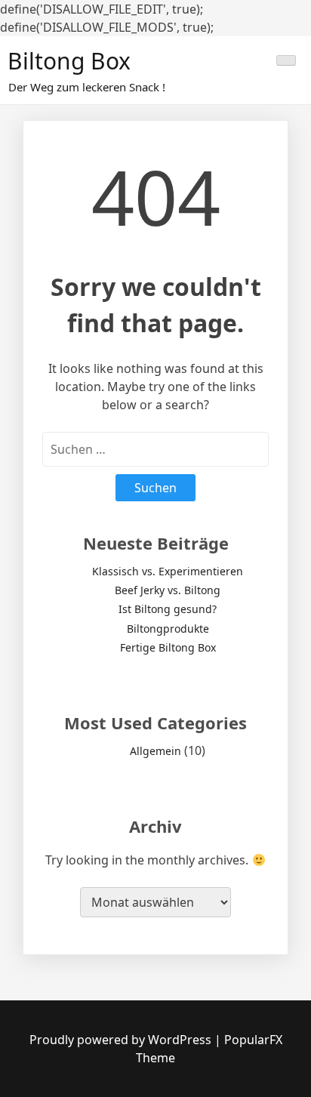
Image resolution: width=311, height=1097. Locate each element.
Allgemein (155, 751)
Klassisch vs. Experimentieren (167, 571)
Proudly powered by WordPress (121, 1039)
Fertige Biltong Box (168, 647)
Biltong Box (69, 60)
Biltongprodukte (168, 628)
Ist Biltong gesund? (168, 609)
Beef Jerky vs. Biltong (167, 590)
